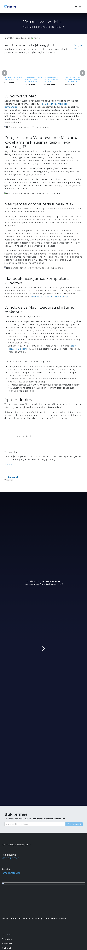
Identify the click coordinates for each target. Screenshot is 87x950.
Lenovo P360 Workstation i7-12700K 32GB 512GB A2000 (55, 81)
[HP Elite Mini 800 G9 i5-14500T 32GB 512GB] (36, 67)
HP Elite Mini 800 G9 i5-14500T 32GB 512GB (36, 80)
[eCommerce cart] (76, 6)
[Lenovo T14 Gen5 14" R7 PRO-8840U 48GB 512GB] (16, 67)
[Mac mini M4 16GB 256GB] (76, 67)
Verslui (9, 480)
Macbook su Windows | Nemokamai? (50, 297)
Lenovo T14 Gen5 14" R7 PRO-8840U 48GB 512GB (16, 80)
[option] (46, 73)
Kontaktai (9, 464)
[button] (4, 73)
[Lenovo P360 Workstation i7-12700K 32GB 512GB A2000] (56, 67)
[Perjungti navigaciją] (80, 6)
